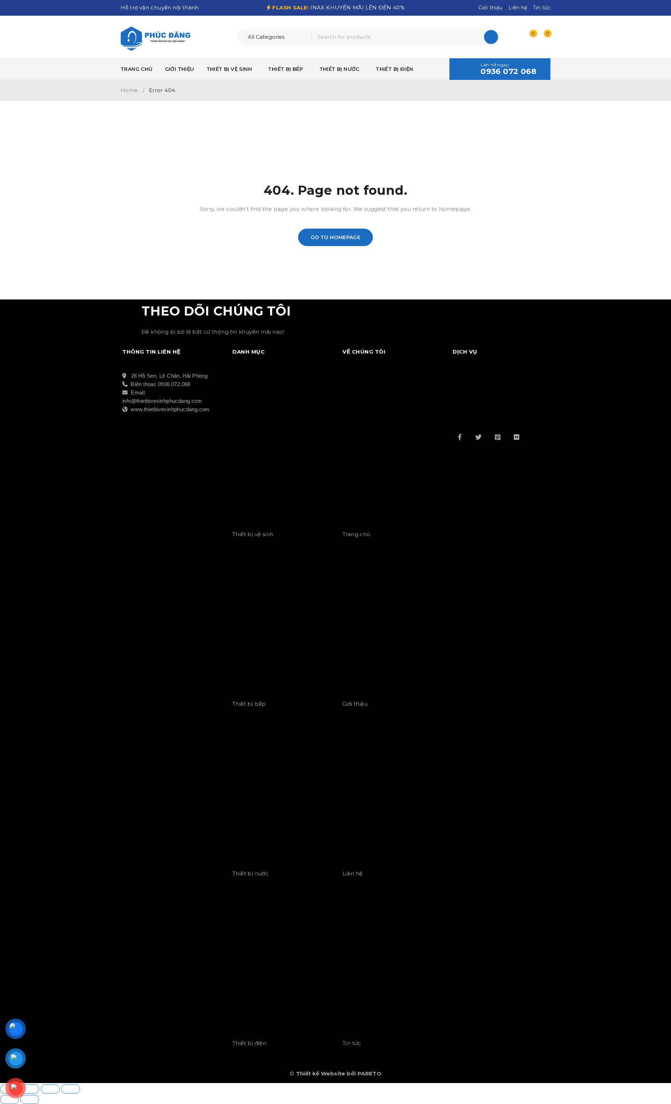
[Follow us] (478, 437)
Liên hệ (517, 8)
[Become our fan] (460, 437)
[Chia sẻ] (50, 1089)
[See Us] (498, 437)
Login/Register (514, 37)
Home (129, 90)
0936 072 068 (508, 71)
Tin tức (541, 8)
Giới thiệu (490, 8)
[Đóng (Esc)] (70, 1089)
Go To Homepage (336, 237)
